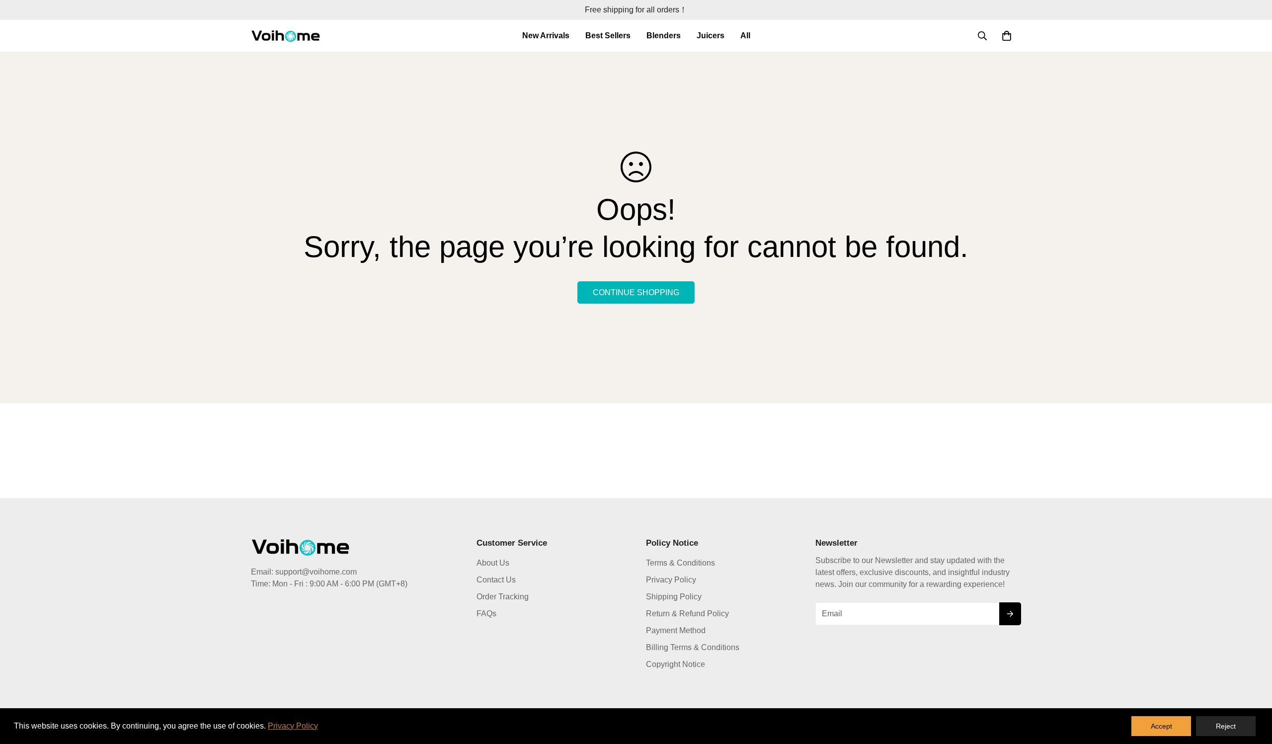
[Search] (982, 36)
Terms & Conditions (680, 563)
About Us (493, 563)
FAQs (486, 613)
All (745, 35)
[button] (1006, 35)
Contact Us (496, 580)
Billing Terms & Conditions (692, 647)
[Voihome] (285, 35)
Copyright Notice (675, 664)
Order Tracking (503, 596)
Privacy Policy (671, 580)
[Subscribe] (1010, 613)
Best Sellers (608, 35)
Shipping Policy (674, 596)
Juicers (710, 35)
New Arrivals (545, 35)
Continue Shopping (636, 292)
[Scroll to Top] (1252, 689)
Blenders (663, 35)
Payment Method (676, 630)
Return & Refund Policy (687, 613)
